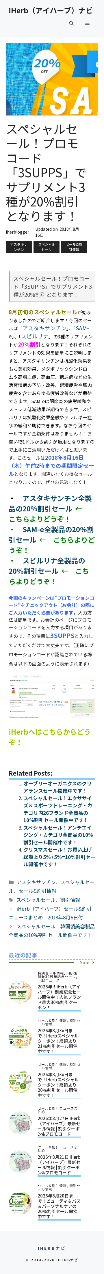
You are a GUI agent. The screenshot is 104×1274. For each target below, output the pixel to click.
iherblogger (17, 232)
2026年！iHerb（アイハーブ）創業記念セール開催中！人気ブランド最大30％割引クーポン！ (59, 997)
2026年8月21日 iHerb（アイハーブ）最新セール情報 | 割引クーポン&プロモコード (59, 1165)
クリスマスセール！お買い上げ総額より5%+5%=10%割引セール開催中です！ (59, 857)
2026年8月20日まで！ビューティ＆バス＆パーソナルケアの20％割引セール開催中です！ (59, 1206)
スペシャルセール (46, 247)
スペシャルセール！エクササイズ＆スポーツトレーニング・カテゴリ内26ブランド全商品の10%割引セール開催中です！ (57, 809)
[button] (71, 23)
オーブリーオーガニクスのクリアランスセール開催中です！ (57, 787)
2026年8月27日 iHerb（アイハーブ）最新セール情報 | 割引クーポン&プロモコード (59, 1126)
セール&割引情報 (74, 247)
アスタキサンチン (18, 247)
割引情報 (70, 899)
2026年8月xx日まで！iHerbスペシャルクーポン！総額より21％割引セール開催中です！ (58, 1040)
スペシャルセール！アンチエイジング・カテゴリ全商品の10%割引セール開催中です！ (58, 835)
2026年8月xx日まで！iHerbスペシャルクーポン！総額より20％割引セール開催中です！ (58, 1084)
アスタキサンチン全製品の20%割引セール (50, 503)
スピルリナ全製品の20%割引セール (47, 565)
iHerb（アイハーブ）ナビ (51, 10)
